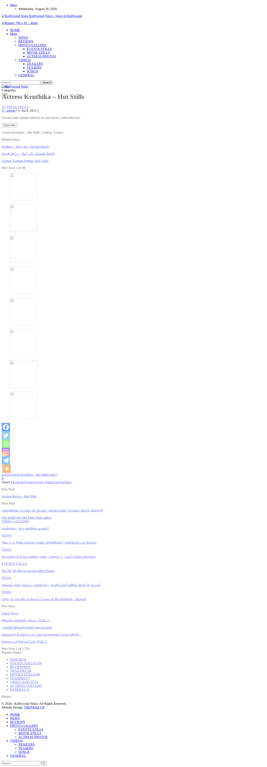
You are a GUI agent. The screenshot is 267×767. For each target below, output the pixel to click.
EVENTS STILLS (39, 49)
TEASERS (34, 67)
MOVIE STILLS (38, 52)
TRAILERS (35, 64)
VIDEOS (24, 60)
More (13, 5)
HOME (15, 30)
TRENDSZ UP (34, 707)
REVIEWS (25, 41)
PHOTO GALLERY (32, 45)
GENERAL (26, 75)
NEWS (23, 37)
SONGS (32, 71)
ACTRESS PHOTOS (41, 56)
